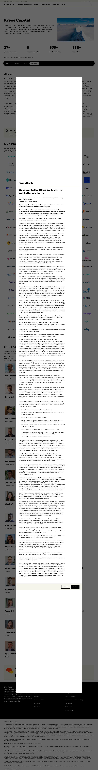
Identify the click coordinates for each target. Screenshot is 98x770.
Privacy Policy (28, 225)
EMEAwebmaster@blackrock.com (42, 575)
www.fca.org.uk (33, 568)
